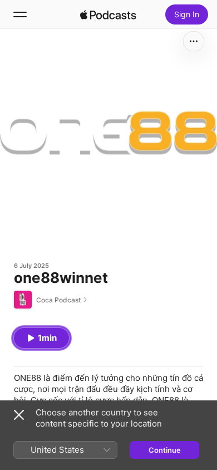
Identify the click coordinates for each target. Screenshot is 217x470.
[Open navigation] (20, 14)
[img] (108, 14)
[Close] (19, 415)
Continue (165, 449)
